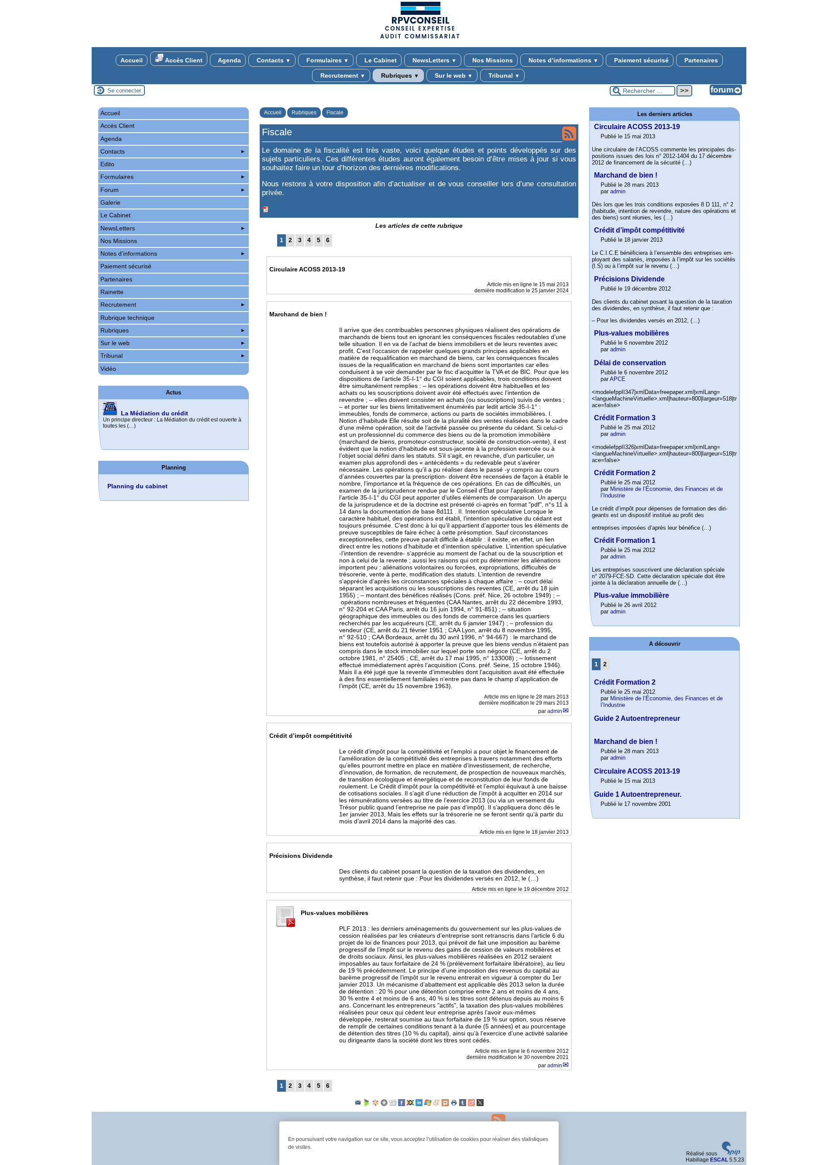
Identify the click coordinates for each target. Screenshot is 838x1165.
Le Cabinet (380, 60)
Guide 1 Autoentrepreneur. (637, 794)
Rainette (112, 291)
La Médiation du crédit (154, 413)
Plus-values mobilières (631, 333)
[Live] (427, 1104)
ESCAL (719, 1160)
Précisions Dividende (629, 279)
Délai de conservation (630, 363)
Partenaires (700, 60)
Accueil (131, 60)
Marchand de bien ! (625, 175)
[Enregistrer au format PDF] (265, 209)
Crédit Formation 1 (625, 540)
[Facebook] (401, 1104)
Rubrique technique (127, 317)
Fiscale (334, 113)
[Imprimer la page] (453, 1104)
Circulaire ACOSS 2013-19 (637, 126)
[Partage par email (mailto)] (357, 1104)
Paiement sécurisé (640, 60)
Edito (107, 164)
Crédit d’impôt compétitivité (639, 230)
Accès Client (183, 60)
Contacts (273, 60)
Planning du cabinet (137, 486)
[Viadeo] (471, 1104)
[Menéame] (436, 1104)
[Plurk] (445, 1104)
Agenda (228, 60)
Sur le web (453, 75)
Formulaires (327, 60)
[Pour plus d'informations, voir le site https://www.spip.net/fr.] (731, 1154)
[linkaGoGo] (410, 1104)
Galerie (110, 202)
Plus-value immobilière (631, 595)
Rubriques (399, 75)
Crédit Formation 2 (625, 472)
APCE (617, 379)
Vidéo (108, 368)
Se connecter (124, 90)
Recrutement (342, 75)
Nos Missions (492, 60)
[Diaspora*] (384, 1104)
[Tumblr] (462, 1104)
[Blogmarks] (366, 1104)
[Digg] (392, 1104)
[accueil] (419, 38)
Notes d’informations (562, 60)
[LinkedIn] (419, 1104)
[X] (480, 1104)
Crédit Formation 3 (625, 417)
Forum (109, 189)
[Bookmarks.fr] (375, 1104)
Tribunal (503, 75)
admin (554, 711)
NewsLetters (434, 60)
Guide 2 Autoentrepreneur (637, 718)
